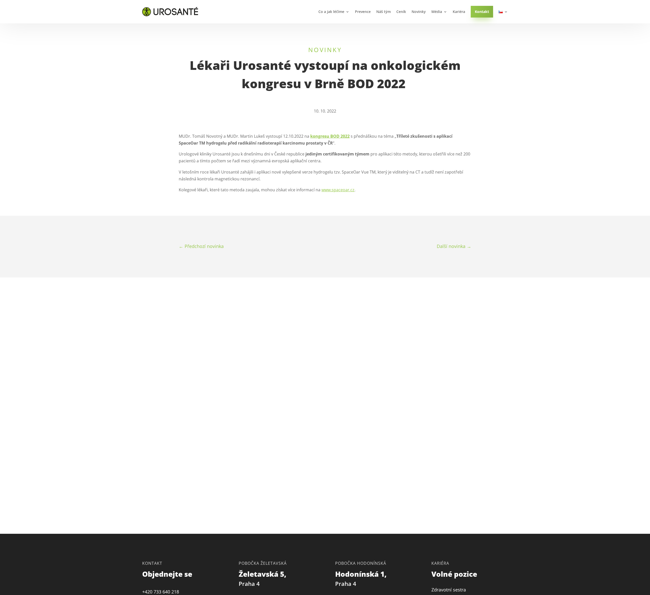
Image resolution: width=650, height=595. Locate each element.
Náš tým (383, 11)
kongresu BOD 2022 (330, 136)
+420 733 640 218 (160, 592)
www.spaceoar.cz (337, 190)
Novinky (419, 11)
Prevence (363, 11)
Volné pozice (454, 574)
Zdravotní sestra (448, 590)
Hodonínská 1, (361, 578)
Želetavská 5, (263, 578)
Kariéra (459, 11)
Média (436, 11)
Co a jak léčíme (331, 11)
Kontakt (482, 11)
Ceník (401, 11)
